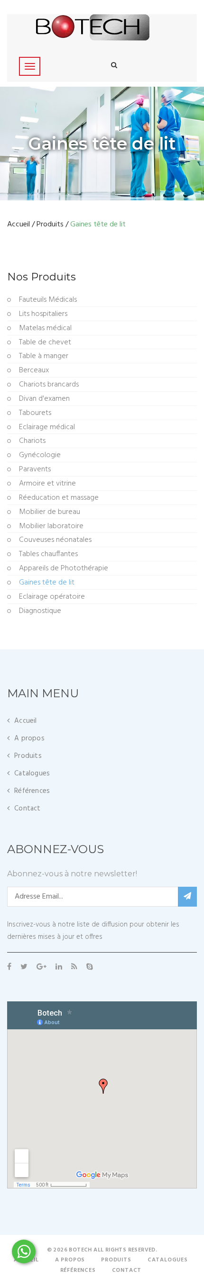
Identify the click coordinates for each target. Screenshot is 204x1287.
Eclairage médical (47, 427)
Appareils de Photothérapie (63, 568)
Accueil (18, 224)
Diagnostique (40, 611)
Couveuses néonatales (55, 540)
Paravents (35, 469)
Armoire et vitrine (47, 483)
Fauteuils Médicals (48, 300)
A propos (29, 738)
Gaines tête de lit (46, 582)
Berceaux (34, 370)
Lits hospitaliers (43, 314)
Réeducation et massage (59, 498)
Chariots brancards (49, 384)
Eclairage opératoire (52, 597)
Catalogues (32, 773)
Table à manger (43, 356)
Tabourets (35, 413)
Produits (50, 224)
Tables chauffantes (48, 554)
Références (32, 791)
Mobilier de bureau (49, 512)
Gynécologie (40, 455)
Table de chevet (45, 342)
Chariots (32, 441)
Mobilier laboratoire (51, 526)
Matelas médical (45, 328)
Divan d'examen (44, 399)
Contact (27, 808)
